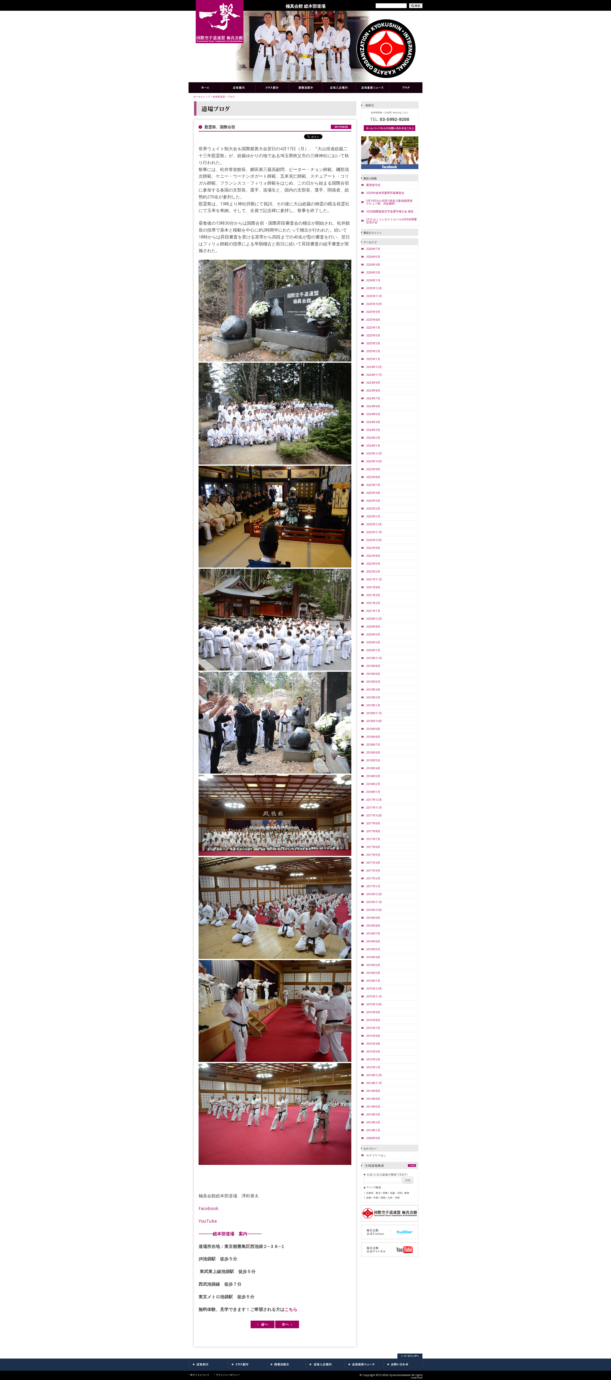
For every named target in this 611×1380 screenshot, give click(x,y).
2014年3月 (373, 1114)
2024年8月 (373, 390)
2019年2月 (373, 697)
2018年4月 (373, 768)
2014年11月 (374, 1083)
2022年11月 (374, 532)
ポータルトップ (201, 96)
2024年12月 (374, 367)
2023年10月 (374, 461)
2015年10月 (374, 1004)
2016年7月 (373, 933)
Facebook (208, 1208)
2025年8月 (373, 320)
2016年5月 (373, 949)
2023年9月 (373, 469)
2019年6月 (373, 674)
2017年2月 (373, 878)
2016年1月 (373, 981)
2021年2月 (373, 603)
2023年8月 (373, 477)
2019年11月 (374, 658)
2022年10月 (374, 540)
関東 (385, 1192)
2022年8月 (373, 556)
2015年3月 (373, 1051)
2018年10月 (374, 721)
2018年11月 (374, 713)
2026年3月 (373, 272)
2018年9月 (373, 729)
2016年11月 (374, 902)
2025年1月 (373, 359)
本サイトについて (199, 1374)
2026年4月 (373, 265)
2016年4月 (373, 957)
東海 (406, 1192)
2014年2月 (373, 1122)
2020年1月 (373, 650)
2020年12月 (374, 619)
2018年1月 (373, 792)
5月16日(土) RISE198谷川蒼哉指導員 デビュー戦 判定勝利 (390, 202)
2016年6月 (373, 941)
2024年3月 (373, 430)
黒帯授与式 (373, 185)
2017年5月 (373, 855)
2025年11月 (374, 296)
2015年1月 (373, 1067)
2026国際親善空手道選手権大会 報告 (390, 211)
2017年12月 (374, 800)
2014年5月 (373, 1107)
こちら (290, 1309)
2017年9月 (373, 823)
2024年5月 (373, 414)
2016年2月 (373, 973)
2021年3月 (373, 595)
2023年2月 (373, 509)
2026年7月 (373, 249)
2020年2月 (373, 642)
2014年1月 (373, 1130)
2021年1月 (373, 611)
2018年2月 (373, 784)
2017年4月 (373, 863)
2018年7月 (373, 745)
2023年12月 (374, 453)
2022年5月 (373, 564)
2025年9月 (373, 312)
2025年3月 (373, 343)
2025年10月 (374, 304)
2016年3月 (373, 965)
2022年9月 (373, 548)
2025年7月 (373, 328)
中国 (375, 1197)
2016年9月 (373, 918)
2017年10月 (374, 815)
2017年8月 (373, 831)
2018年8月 (373, 737)
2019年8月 (373, 666)
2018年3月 (373, 776)
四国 (382, 1197)
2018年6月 (373, 752)
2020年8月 (373, 627)
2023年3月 (373, 501)
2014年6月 (373, 1099)
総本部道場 (219, 96)
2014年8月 (373, 1091)
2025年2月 (373, 351)
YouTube (208, 1221)
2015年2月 (373, 1059)
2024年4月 (373, 422)
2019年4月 (373, 689)
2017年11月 (374, 808)
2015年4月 (373, 1044)
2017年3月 (373, 870)
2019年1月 (373, 705)
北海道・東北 (373, 1192)
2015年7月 (373, 1028)
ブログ (231, 96)
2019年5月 (373, 682)
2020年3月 (373, 634)
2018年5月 (373, 760)
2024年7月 (373, 398)
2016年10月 (374, 910)
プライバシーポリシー (228, 1374)
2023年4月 (373, 493)
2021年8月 (373, 587)
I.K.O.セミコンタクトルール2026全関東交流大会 (391, 220)
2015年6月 (373, 1036)
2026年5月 (373, 257)
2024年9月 (373, 383)
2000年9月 (373, 1138)
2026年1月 (373, 280)
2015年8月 (373, 1020)
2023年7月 (373, 485)
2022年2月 (373, 571)
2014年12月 (374, 1075)
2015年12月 (374, 989)
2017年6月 (373, 847)
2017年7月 (373, 839)
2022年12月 (374, 524)
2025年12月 (374, 288)
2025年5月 (373, 335)
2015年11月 (374, 996)
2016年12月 (374, 894)
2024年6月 (373, 406)
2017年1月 (373, 886)
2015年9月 (373, 1012)
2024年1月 (373, 446)
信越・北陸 (396, 1192)
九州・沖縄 (394, 1197)
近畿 (368, 1197)
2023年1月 (373, 516)
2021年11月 (374, 579)
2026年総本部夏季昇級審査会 (385, 193)
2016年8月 (373, 926)
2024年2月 (373, 438)
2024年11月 (374, 375)
